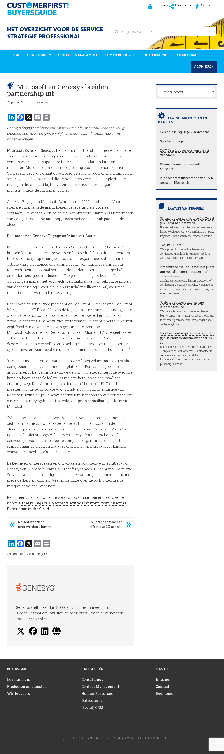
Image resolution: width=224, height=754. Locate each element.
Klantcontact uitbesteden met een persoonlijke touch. (186, 180)
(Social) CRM (92, 707)
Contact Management (100, 686)
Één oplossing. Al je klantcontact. (185, 132)
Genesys (47, 150)
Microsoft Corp (20, 150)
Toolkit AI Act (171, 245)
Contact (162, 686)
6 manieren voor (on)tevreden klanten (34, 524)
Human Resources (97, 693)
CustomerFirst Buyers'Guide (42, 8)
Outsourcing (92, 700)
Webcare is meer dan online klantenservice (182, 304)
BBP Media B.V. (98, 738)
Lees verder (36, 618)
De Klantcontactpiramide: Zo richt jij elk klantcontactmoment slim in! (187, 338)
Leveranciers (18, 679)
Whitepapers (18, 693)
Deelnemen (166, 693)
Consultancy (92, 679)
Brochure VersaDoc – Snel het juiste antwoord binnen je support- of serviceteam (187, 271)
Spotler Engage (172, 141)
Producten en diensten (27, 686)
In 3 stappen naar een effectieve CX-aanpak (106, 524)
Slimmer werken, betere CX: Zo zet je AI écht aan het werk (187, 220)
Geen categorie (37, 554)
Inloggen (164, 679)
